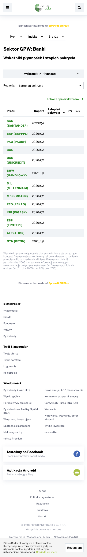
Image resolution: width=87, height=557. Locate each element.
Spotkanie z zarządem (16, 425)
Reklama (42, 510)
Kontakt (43, 516)
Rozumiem (74, 547)
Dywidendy (9, 336)
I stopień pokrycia (54, 111)
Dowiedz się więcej (47, 552)
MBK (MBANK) (17, 196)
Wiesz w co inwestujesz (17, 419)
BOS (10, 150)
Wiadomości (10, 310)
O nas (42, 490)
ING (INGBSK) (17, 212)
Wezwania (50, 409)
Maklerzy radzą (12, 432)
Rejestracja (10, 372)
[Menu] (7, 7)
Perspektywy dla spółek (17, 402)
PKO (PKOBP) (16, 141)
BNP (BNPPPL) (17, 133)
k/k (78, 111)
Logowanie (9, 366)
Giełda (7, 317)
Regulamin (42, 503)
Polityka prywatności (42, 497)
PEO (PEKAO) (16, 204)
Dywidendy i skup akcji (16, 390)
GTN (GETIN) (16, 241)
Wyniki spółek (11, 396)
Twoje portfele (12, 360)
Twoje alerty (10, 353)
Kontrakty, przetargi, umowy (62, 396)
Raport (39, 111)
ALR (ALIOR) (15, 233)
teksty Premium (12, 438)
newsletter (51, 432)
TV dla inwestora (55, 425)
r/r (70, 111)
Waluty (7, 329)
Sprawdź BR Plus (59, 25)
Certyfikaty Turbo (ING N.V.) (61, 402)
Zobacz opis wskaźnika (62, 99)
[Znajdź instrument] (79, 7)
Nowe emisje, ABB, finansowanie (64, 390)
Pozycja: (9, 85)
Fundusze (9, 323)
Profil (11, 111)
